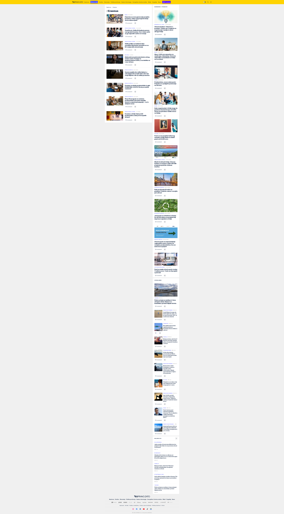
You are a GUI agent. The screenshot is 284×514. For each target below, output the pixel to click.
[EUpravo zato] (77, 2)
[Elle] (130, 502)
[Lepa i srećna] (144, 502)
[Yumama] (163, 502)
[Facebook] (136, 509)
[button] (129, 23)
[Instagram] (133, 509)
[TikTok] (147, 509)
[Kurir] (120, 502)
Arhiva (162, 505)
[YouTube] (143, 509)
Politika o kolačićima (134, 505)
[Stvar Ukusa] (170, 502)
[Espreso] (125, 502)
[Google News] (150, 509)
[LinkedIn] (140, 509)
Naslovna (108, 7)
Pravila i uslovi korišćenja (145, 505)
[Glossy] (139, 502)
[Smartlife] (150, 502)
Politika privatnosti (156, 505)
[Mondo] (114, 502)
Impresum (122, 505)
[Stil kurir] (134, 502)
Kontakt (126, 505)
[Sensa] (156, 502)
